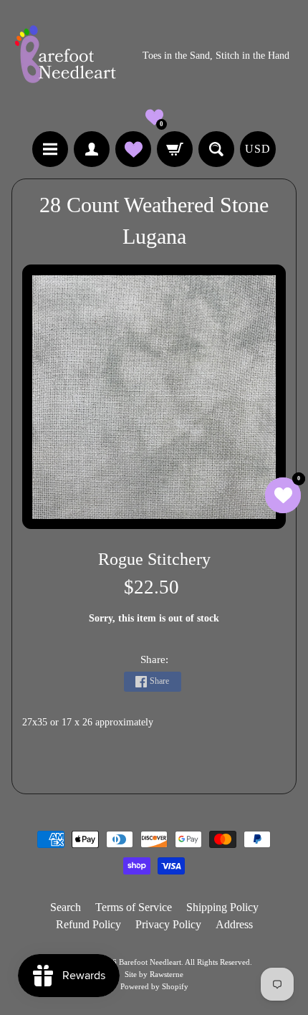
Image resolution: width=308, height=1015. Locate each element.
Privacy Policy (168, 924)
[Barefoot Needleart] (65, 56)
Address (234, 924)
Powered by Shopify (154, 986)
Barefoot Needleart (150, 962)
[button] (154, 117)
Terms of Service (133, 907)
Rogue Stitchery (154, 558)
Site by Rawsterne (154, 974)
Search (65, 907)
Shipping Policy (222, 907)
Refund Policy (88, 924)
